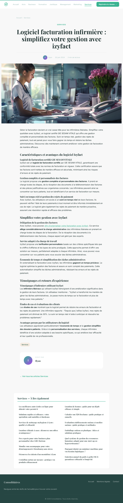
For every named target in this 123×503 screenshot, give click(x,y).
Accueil (16, 4)
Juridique (53, 4)
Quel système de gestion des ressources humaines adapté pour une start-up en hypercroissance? (81, 441)
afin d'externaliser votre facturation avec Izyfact (66, 226)
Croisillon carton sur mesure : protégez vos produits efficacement (37, 461)
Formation (43, 4)
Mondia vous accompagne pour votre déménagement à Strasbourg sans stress (36, 447)
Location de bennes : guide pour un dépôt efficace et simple (82, 407)
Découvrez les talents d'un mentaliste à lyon (37, 454)
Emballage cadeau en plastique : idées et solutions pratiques (82, 431)
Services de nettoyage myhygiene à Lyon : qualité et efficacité (36, 423)
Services (88, 4)
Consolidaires (12, 482)
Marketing (78, 4)
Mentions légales (103, 481)
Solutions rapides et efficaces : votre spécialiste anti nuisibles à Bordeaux (34, 415)
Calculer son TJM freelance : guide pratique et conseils (84, 415)
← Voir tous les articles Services (34, 376)
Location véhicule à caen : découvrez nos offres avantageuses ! (38, 431)
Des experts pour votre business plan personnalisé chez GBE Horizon (34, 439)
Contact (116, 481)
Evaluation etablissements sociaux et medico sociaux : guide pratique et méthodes (83, 423)
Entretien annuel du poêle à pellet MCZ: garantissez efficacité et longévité (81, 458)
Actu (23, 4)
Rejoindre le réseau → (108, 4)
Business (32, 4)
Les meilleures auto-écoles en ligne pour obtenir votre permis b (36, 407)
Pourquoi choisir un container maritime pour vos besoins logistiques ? (84, 450)
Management (65, 4)
